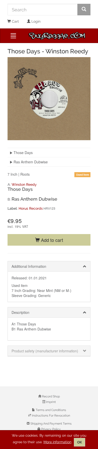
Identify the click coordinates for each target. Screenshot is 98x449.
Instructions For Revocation (50, 415)
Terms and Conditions (50, 410)
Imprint (50, 402)
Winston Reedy (24, 184)
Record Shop (50, 396)
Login (35, 21)
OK (79, 442)
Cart (15, 21)
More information (57, 442)
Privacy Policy (50, 429)
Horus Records (31, 208)
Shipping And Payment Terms (51, 423)
